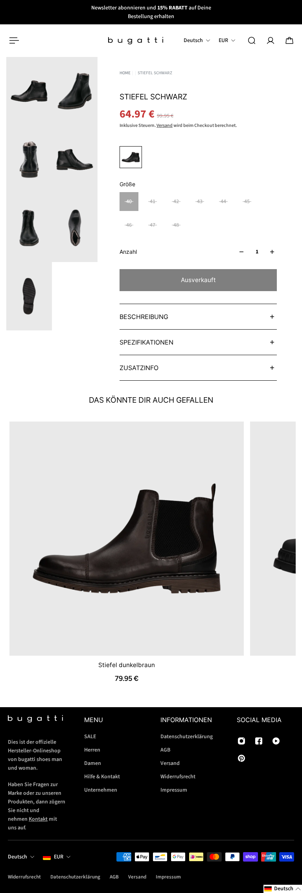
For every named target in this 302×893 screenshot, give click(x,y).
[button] (282, 889)
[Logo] (135, 40)
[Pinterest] (241, 758)
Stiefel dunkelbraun (126, 664)
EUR (58, 857)
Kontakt (38, 819)
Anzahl (128, 251)
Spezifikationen (146, 342)
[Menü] (12, 40)
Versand (165, 125)
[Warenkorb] (289, 40)
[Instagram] (241, 741)
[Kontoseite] (270, 40)
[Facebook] (258, 741)
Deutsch (17, 857)
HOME (125, 73)
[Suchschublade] (251, 40)
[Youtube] (276, 741)
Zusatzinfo (139, 368)
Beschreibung (144, 317)
